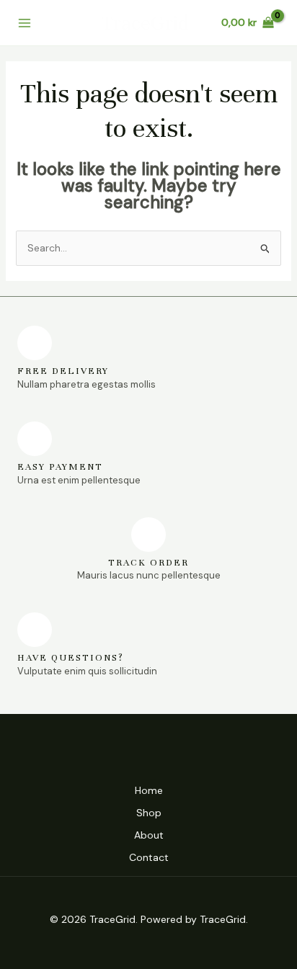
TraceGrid (145, 23)
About (149, 835)
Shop (148, 812)
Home (149, 790)
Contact (149, 857)
